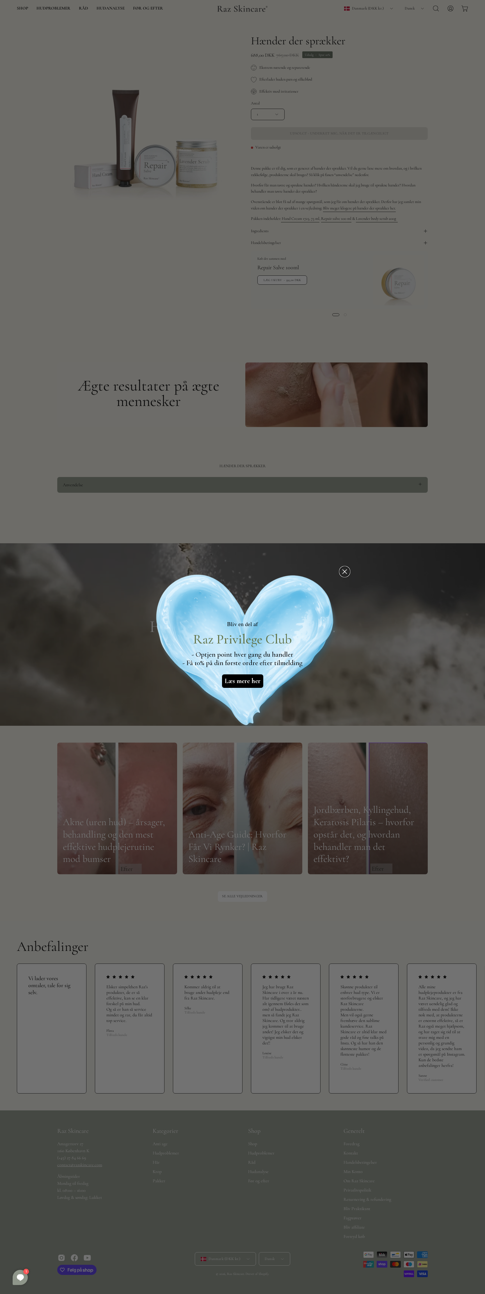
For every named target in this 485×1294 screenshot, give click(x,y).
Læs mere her (242, 681)
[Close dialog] (345, 572)
